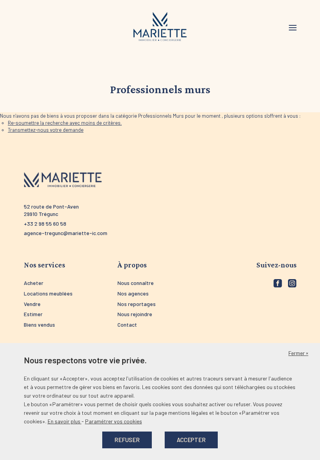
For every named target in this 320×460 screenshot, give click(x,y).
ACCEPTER (191, 439)
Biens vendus (39, 324)
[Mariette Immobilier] (160, 27)
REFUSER (127, 439)
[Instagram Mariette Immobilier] (292, 283)
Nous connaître (135, 283)
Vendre (32, 304)
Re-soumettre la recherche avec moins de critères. (65, 123)
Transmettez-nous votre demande (46, 130)
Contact (127, 324)
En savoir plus (65, 421)
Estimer (33, 314)
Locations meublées (48, 293)
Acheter (33, 283)
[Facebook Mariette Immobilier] (278, 283)
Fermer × (298, 353)
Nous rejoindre (134, 314)
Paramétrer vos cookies (113, 421)
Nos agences (133, 293)
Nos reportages (136, 304)
